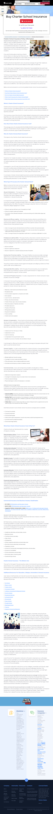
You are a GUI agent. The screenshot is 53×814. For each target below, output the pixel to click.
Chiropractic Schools (9, 589)
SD (40, 796)
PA (46, 795)
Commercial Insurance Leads (6, 798)
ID (43, 790)
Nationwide (40, 749)
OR (44, 795)
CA (43, 788)
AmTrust (39, 724)
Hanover (43, 742)
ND (39, 793)
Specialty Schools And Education (12, 609)
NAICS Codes (14, 798)
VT (48, 796)
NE (41, 793)
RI (47, 795)
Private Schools (8, 603)
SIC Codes (14, 800)
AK (39, 803)
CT (46, 788)
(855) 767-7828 (27, 28)
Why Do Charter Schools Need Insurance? (14, 95)
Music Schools (8, 601)
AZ (42, 788)
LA (42, 791)
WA (39, 797)
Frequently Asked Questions (21, 790)
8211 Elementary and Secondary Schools (19, 504)
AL (39, 788)
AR (40, 788)
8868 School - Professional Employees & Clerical (37, 508)
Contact (5, 791)
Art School (7, 583)
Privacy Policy (19, 809)
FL (40, 790)
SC (39, 796)
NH (44, 793)
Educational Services (9, 595)
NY (39, 795)
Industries (18, 3)
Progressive (40, 758)
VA (46, 796)
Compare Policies (30, 788)
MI (39, 792)
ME (47, 791)
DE (39, 790)
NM (48, 793)
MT (46, 792)
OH (41, 795)
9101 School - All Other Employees (12, 509)
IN (47, 790)
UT (45, 796)
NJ (46, 793)
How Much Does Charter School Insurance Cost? (16, 93)
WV (43, 797)
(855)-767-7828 (46, 1)
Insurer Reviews (15, 788)
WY (45, 797)
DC (48, 788)
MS (44, 792)
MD (45, 791)
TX (43, 796)
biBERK (39, 728)
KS (39, 791)
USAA (38, 768)
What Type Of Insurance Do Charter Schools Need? (16, 97)
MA (43, 791)
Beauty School (8, 585)
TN (42, 796)
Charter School (8, 587)
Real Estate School (9, 605)
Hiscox (39, 743)
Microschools (8, 599)
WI (41, 797)
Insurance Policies (30, 3)
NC (47, 792)
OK (42, 795)
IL (46, 790)
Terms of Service (11, 809)
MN (41, 792)
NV (42, 793)
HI (41, 803)
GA (42, 790)
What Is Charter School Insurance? (13, 91)
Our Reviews (6, 801)
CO (45, 788)
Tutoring (7, 607)
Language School (9, 597)
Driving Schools (8, 593)
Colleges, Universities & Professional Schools (15, 591)
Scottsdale (40, 761)
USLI (42, 768)
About (5, 788)
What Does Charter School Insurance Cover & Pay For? (17, 99)
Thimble (39, 765)
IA (45, 790)
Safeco (39, 760)
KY (40, 791)
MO (42, 792)
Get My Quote (45, 3)
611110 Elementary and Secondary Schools (21, 506)
